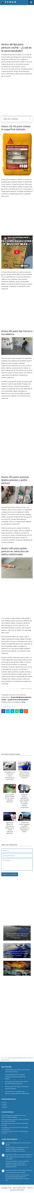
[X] (12, 711)
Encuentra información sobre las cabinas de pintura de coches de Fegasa (15, 1076)
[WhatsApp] (17, 711)
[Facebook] (3, 711)
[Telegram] (21, 711)
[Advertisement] (17, 24)
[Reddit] (26, 711)
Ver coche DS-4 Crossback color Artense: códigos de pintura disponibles (17, 1092)
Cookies (4, 1105)
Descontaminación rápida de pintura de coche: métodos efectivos (14, 1116)
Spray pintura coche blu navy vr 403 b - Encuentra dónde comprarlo (17, 1082)
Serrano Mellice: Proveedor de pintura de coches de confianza (17, 1070)
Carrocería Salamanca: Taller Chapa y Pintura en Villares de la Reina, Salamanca (19, 1157)
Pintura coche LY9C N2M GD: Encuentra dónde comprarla (16, 1087)
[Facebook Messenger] (8, 711)
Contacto (4, 1107)
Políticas (4, 1102)
